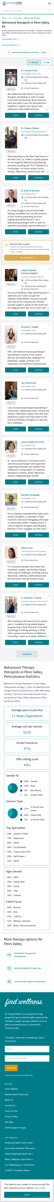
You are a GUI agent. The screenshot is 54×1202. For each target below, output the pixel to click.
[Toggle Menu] (49, 3)
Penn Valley (17, 18)
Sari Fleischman (28, 383)
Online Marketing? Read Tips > (19, 1153)
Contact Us (10, 1105)
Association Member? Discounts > (20, 1148)
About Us (9, 1100)
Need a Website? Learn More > (19, 1159)
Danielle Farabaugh (30, 495)
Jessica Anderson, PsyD (32, 442)
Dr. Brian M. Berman (30, 190)
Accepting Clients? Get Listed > (19, 1142)
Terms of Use (11, 1111)
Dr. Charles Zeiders (30, 128)
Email (15, 115)
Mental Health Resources (16, 1094)
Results (35, 62)
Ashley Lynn (27, 548)
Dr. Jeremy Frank (29, 70)
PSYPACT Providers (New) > (18, 1170)
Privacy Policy (11, 1116)
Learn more (39, 1188)
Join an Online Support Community (30, 981)
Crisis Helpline (11, 1089)
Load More (27, 654)
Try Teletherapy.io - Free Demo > (20, 1165)
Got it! (27, 1194)
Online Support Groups (15, 1127)
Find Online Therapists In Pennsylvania (25, 955)
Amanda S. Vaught (30, 327)
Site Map (9, 1122)
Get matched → (27, 257)
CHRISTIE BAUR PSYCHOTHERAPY (29, 272)
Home (4, 18)
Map (48, 62)
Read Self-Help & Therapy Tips (27, 968)
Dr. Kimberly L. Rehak (31, 597)
